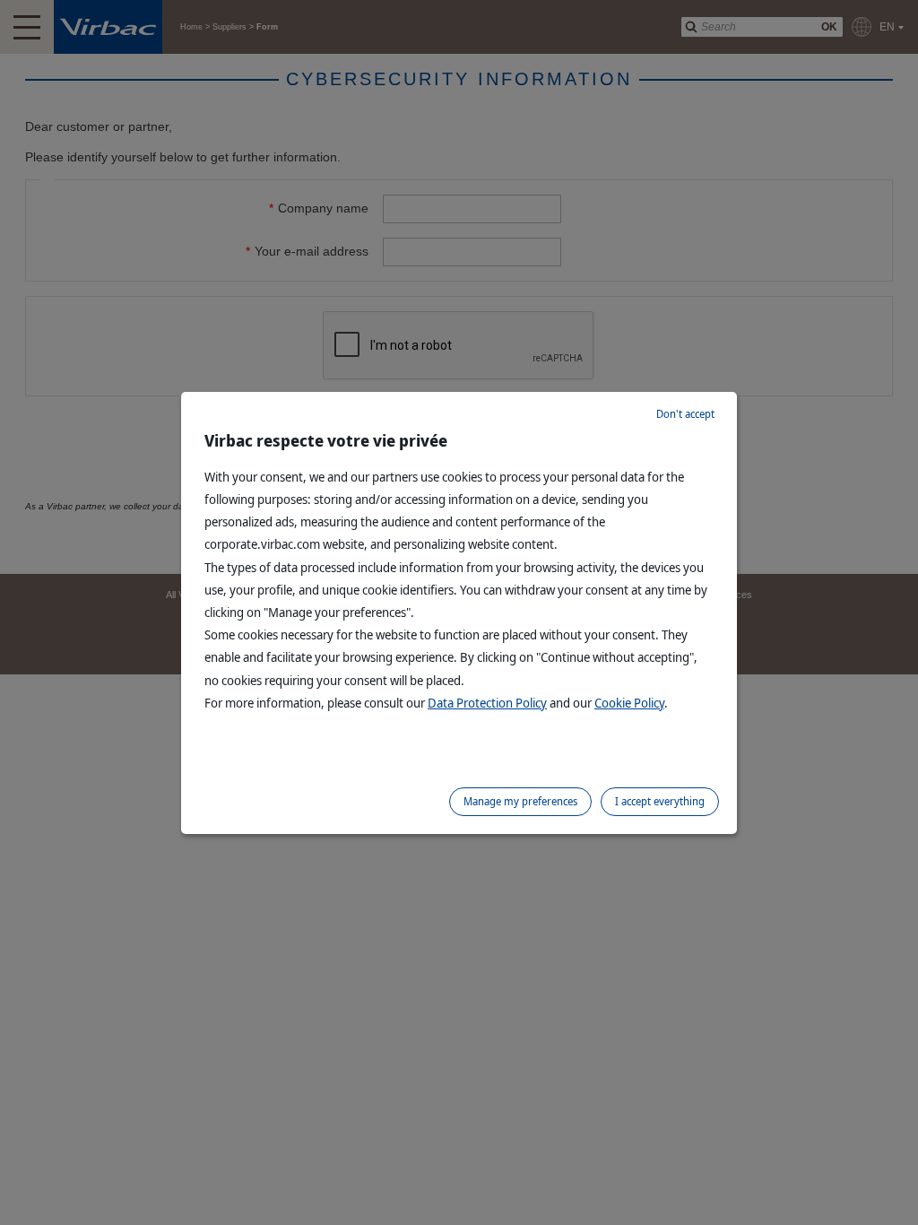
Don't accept (685, 413)
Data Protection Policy (487, 702)
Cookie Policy (629, 702)
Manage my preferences (520, 801)
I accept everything (660, 801)
